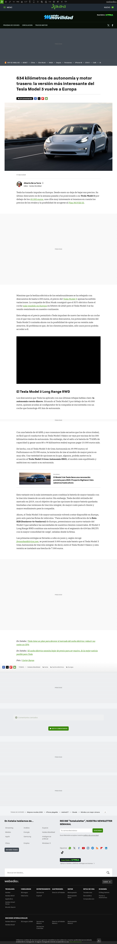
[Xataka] (2, 2)
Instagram (88, 847)
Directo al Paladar (58, 892)
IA (100, 62)
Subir (105, 882)
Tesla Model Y (70, 299)
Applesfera (9, 899)
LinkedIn (106, 847)
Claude (74, 812)
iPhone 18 (78, 62)
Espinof (39, 896)
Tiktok (62, 852)
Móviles (8, 832)
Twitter (108, 25)
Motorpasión (72, 892)
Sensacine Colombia (40, 927)
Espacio (45, 828)
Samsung (27, 836)
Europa (70, 667)
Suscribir (98, 830)
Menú (9, 7)
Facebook (112, 25)
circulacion (27, 25)
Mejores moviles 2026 (35, 812)
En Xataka (56, 474)
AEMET (25, 62)
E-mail (46, 98)
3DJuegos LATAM (27, 921)
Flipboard (42, 98)
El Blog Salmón (104, 892)
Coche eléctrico (58, 667)
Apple (7, 836)
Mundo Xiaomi (10, 907)
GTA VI (87, 62)
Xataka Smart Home (10, 903)
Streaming (9, 828)
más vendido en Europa (35, 305)
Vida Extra (24, 896)
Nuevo (107, 7)
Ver (59, 728)
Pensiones (68, 62)
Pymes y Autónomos (103, 897)
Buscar (108, 872)
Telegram (92, 847)
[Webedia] (12, 881)
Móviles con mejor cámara (90, 812)
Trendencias (87, 892)
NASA (51, 62)
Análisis (27, 828)
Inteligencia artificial (46, 837)
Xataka (58, 7)
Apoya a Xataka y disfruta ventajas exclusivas (76, 863)
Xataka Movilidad (58, 17)
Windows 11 (46, 843)
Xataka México (10, 921)
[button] (33, 183)
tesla (46, 667)
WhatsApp (70, 847)
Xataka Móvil (9, 896)
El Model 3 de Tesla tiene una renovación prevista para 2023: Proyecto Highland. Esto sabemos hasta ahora (73, 480)
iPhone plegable (52, 812)
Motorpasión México (72, 922)
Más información (76, 942)
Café (94, 62)
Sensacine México (40, 922)
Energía (26, 832)
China (33, 62)
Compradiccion (88, 899)
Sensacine (40, 892)
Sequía (58, 62)
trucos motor (41, 25)
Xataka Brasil (10, 924)
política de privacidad (91, 835)
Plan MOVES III (76, 202)
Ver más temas (12, 850)
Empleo (26, 843)
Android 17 (65, 812)
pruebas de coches (11, 25)
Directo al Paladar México (58, 922)
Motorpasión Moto (72, 897)
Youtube (83, 847)
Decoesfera (87, 896)
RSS (97, 847)
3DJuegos (24, 892)
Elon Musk (42, 62)
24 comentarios (26, 98)
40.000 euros (36, 199)
